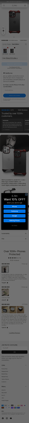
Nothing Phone (14, 220)
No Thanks (14, 225)
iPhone (14, 206)
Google (14, 216)
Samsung (14, 211)
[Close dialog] (26, 195)
